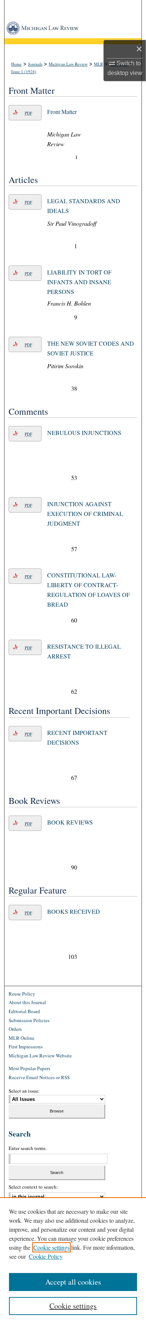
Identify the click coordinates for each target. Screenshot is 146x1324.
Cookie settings (51, 1247)
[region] (73, 1260)
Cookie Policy (46, 1256)
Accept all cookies (73, 1282)
